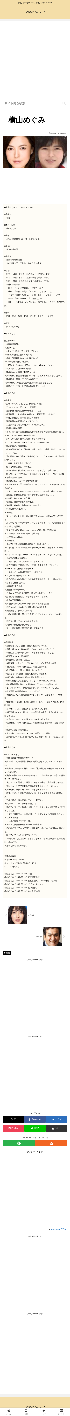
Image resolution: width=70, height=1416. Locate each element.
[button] (64, 103)
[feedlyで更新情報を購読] (19, 1143)
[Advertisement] (35, 61)
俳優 (8, 953)
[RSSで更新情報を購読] (51, 1143)
